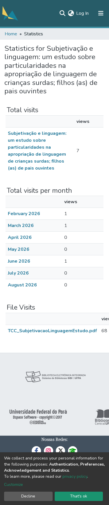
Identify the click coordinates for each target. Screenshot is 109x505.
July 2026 (18, 273)
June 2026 (19, 261)
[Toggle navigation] (101, 13)
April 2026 (20, 237)
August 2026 (22, 285)
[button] (70, 13)
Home (11, 34)
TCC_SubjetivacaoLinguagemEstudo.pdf (52, 331)
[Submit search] (62, 13)
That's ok (78, 496)
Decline (28, 496)
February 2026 (24, 213)
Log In (82, 13)
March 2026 (21, 225)
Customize (13, 484)
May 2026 (18, 249)
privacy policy (74, 476)
